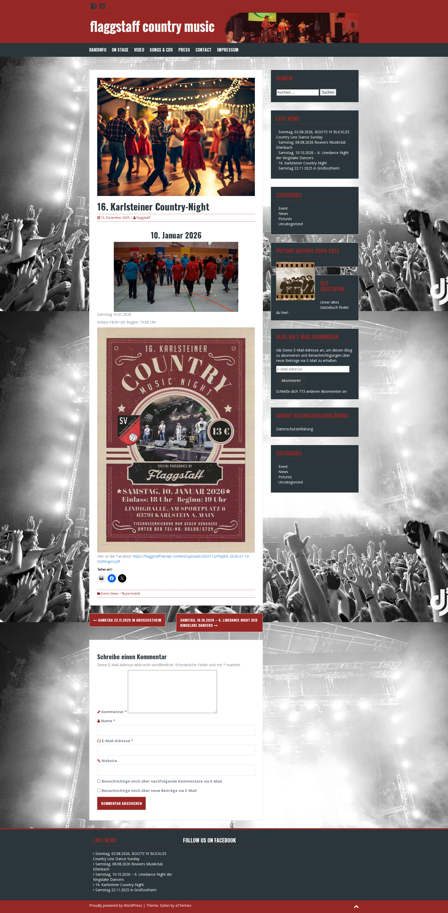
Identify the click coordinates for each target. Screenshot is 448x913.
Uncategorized (290, 223)
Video (139, 50)
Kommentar (114, 711)
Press (184, 50)
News (114, 593)
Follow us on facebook (209, 840)
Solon (165, 905)
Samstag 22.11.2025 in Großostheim (129, 620)
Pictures (285, 218)
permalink (132, 593)
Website (109, 760)
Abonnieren (291, 380)
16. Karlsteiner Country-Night (302, 162)
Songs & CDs (161, 50)
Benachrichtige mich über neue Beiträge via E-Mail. (150, 790)
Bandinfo (97, 50)
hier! (284, 312)
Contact (203, 50)
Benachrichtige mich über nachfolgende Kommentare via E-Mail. (162, 781)
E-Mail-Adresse (117, 740)
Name (108, 720)
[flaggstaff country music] (224, 27)
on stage (120, 50)
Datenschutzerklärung (294, 428)
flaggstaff (143, 217)
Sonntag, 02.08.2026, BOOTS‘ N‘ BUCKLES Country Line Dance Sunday (312, 134)
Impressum (228, 50)
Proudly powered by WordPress (115, 905)
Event (105, 593)
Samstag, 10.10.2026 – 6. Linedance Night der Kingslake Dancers (218, 622)
